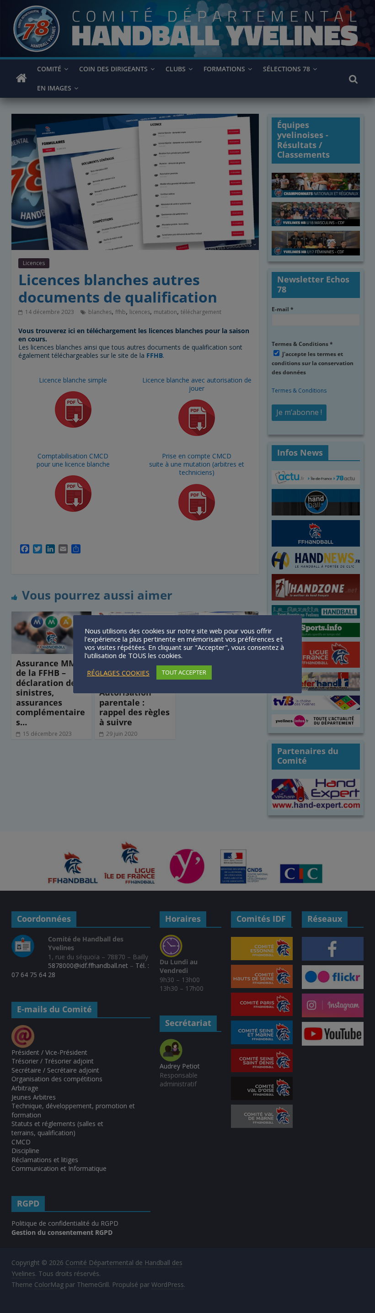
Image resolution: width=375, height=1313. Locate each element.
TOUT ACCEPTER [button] (184, 672)
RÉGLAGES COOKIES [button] (118, 673)
